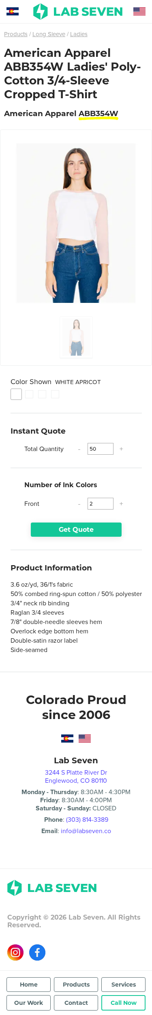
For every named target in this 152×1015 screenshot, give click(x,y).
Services (123, 984)
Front (31, 503)
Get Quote (76, 529)
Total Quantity (44, 449)
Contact (76, 1002)
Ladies (79, 34)
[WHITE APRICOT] (16, 394)
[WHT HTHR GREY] (55, 394)
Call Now (124, 1002)
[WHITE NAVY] (42, 394)
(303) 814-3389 (87, 819)
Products (16, 34)
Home (29, 984)
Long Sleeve (48, 34)
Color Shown (56, 381)
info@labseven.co (86, 831)
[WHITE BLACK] (29, 394)
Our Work (28, 1002)
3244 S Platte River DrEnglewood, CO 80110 (76, 776)
